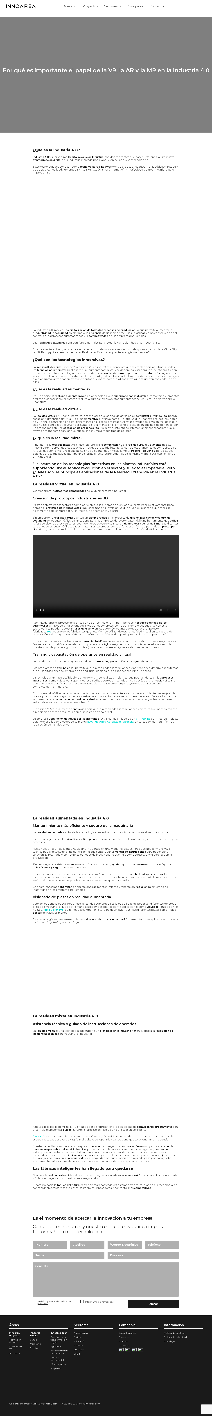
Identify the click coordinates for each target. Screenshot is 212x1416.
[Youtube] (127, 1350)
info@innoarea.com (89, 1403)
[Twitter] (134, 1350)
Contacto (157, 6)
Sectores (111, 6)
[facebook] (121, 1350)
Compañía (135, 6)
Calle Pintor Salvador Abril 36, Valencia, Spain (33, 1403)
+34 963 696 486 (68, 1403)
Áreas (68, 6)
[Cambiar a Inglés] (173, 6)
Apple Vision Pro (53, 909)
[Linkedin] (140, 1350)
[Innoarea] (32, 6)
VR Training (143, 718)
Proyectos (90, 6)
